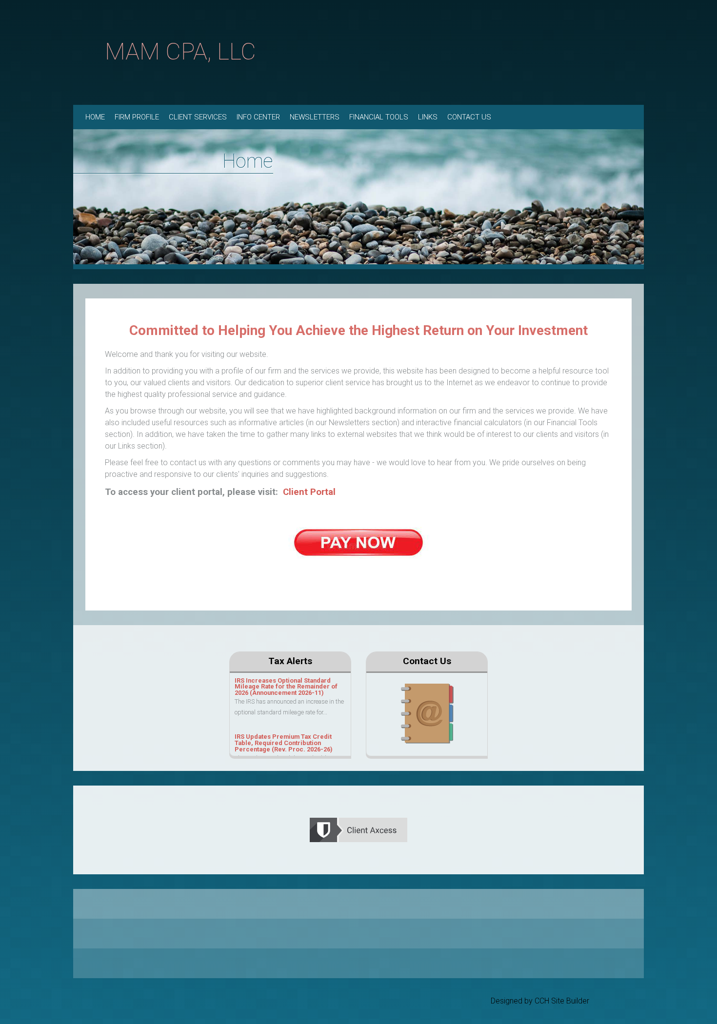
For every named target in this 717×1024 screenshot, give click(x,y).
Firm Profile (137, 117)
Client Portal (309, 492)
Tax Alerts (290, 661)
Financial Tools (378, 117)
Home (95, 117)
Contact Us (469, 117)
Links (428, 117)
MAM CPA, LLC (180, 51)
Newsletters (314, 117)
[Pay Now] (358, 541)
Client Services (198, 117)
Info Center (258, 117)
